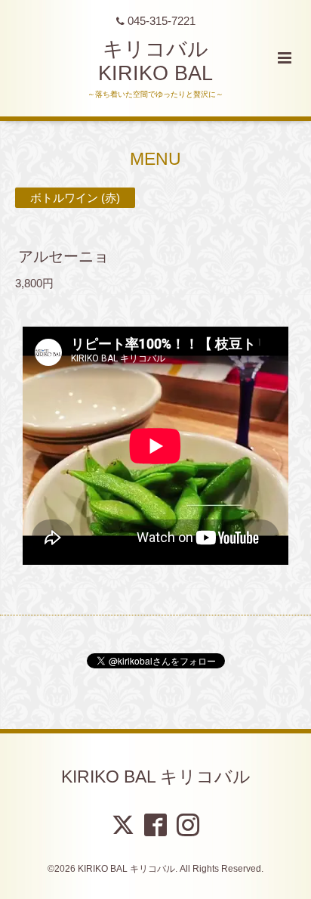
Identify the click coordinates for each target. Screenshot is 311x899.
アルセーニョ (71, 256)
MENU (155, 159)
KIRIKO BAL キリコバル (156, 776)
